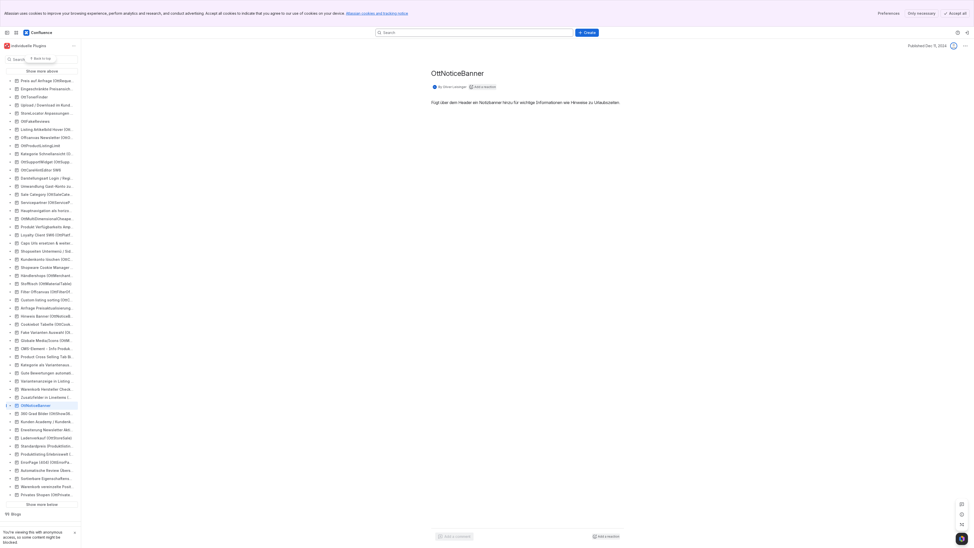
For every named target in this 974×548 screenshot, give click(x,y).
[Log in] (967, 33)
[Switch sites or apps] (16, 33)
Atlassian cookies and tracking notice (377, 13)
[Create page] (962, 525)
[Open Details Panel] (962, 514)
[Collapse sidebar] (7, 33)
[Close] (75, 533)
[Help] (958, 33)
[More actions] (74, 46)
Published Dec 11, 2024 (927, 46)
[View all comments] (962, 504)
